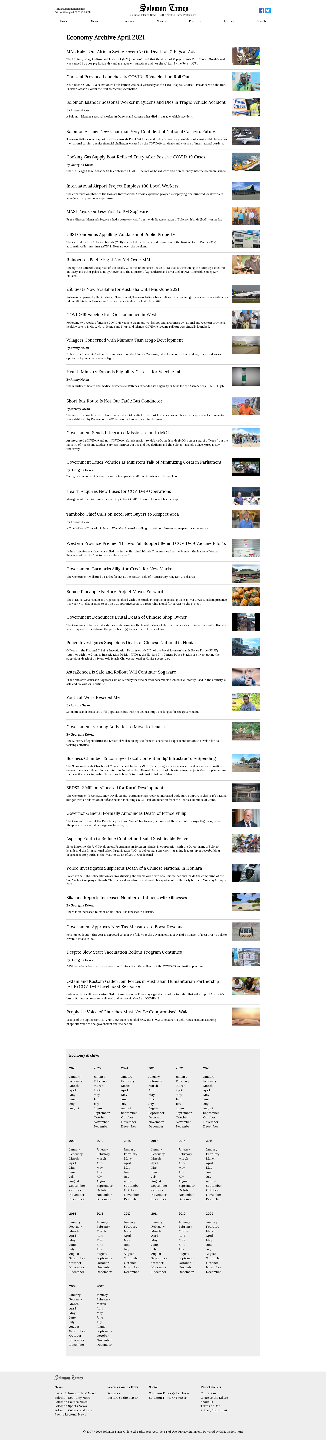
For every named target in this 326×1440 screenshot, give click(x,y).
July (71, 1104)
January (74, 1076)
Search (261, 21)
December (101, 1126)
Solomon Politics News (71, 1402)
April (72, 1090)
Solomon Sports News (71, 1406)
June (72, 1099)
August (74, 1108)
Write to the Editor (214, 1397)
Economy (128, 21)
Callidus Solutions (231, 1431)
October (100, 1117)
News (94, 21)
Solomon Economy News (73, 1397)
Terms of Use (210, 1406)
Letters (229, 21)
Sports (161, 21)
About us (207, 1402)
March (74, 1085)
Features (195, 21)
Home (64, 21)
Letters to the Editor (122, 1397)
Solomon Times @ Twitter (168, 1397)
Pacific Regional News (70, 1414)
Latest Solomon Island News (75, 1393)
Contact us (208, 1393)
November (101, 1122)
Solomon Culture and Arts (73, 1410)
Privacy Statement (214, 1410)
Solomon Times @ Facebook (169, 1393)
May (72, 1095)
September (102, 1113)
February (75, 1081)
